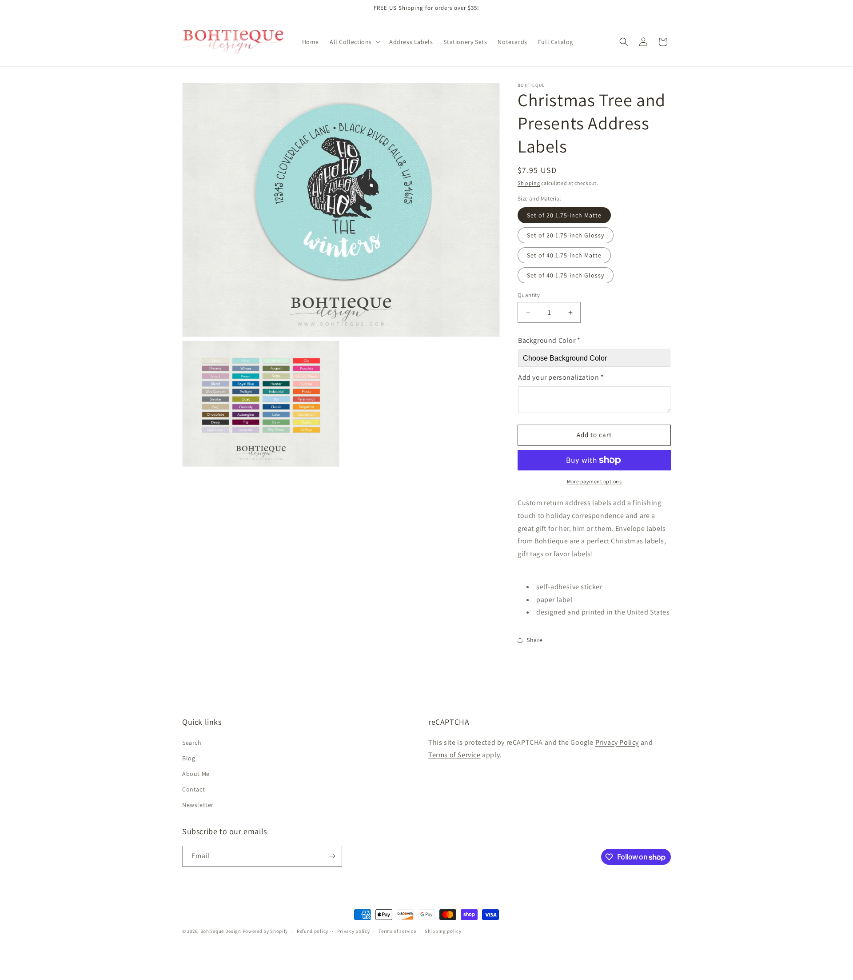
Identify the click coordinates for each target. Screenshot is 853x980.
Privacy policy (353, 931)
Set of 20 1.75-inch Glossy (565, 235)
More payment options (594, 481)
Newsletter (198, 805)
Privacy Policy (617, 742)
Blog (188, 758)
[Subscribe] (332, 856)
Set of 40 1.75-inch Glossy (565, 275)
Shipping (529, 183)
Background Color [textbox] (549, 340)
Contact (193, 789)
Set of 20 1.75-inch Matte (564, 215)
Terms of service (397, 931)
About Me (196, 774)
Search (192, 743)
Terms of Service (454, 754)
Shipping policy (443, 931)
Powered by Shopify (265, 931)
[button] (354, 41)
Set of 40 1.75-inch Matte (564, 255)
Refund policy (312, 931)
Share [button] (534, 640)
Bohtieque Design (220, 931)
